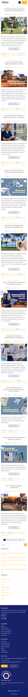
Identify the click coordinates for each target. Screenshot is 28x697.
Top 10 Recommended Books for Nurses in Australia (14, 438)
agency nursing (11, 55)
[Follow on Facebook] (2, 618)
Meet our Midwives (16, 334)
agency (5, 55)
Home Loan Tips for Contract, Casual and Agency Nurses (14, 171)
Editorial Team (19, 14)
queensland (20, 275)
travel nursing (6, 56)
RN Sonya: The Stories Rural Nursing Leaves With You (14, 226)
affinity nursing (22, 108)
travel (9, 432)
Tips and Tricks (16, 60)
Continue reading (14, 48)
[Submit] (25, 544)
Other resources (5, 592)
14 (20, 540)
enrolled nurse (19, 163)
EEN (19, 55)
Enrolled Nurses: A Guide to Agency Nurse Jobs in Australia (14, 116)
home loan (20, 218)
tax (18, 110)
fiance (16, 110)
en (20, 55)
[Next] (23, 540)
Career (7, 7)
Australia (16, 55)
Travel (20, 7)
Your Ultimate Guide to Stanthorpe (14, 486)
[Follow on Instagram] (5, 618)
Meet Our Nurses (14, 7)
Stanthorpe (21, 533)
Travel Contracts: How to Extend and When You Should (14, 283)
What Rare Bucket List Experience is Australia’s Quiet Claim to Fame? (14, 389)
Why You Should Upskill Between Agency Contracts (14, 63)
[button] (19, 2)
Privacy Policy (14, 693)
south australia (18, 382)
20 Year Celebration (6, 579)
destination (10, 533)
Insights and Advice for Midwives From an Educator (14, 337)
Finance (10, 60)
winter (8, 535)
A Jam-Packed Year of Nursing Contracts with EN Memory (14, 9)
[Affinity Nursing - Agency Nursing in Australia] (5, 2)
